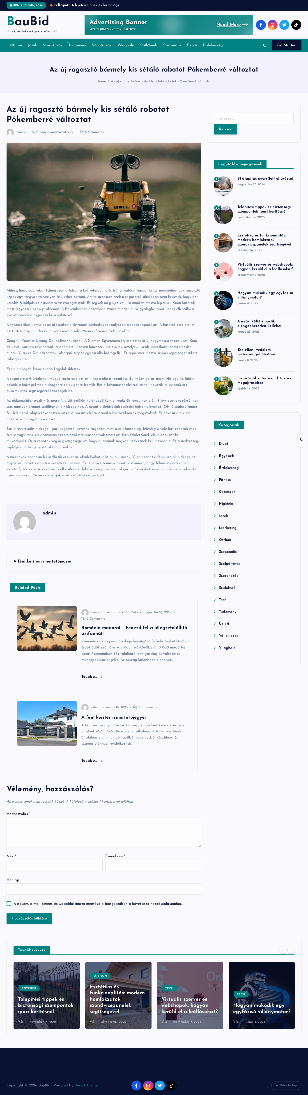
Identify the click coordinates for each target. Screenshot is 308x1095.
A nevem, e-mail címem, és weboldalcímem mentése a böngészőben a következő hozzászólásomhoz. (98, 904)
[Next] (291, 949)
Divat (223, 444)
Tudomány (77, 45)
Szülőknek (148, 45)
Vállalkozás (101, 45)
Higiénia (226, 504)
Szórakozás (52, 45)
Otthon (16, 45)
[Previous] (283, 949)
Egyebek (226, 456)
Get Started (287, 45)
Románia (131, 612)
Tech (222, 600)
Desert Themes (86, 1085)
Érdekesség (213, 45)
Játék (32, 45)
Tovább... (90, 677)
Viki (21, 1022)
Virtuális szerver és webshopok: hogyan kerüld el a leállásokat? (118, 1005)
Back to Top (288, 1085)
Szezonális (172, 45)
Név (11, 856)
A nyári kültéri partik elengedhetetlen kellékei (258, 1005)
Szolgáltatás (229, 564)
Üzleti (192, 45)
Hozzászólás (18, 814)
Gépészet (227, 492)
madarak (113, 612)
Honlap (13, 880)
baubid (96, 612)
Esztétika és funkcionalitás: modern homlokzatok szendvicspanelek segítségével (264, 240)
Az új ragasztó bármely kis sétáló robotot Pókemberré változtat (161, 81)
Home (101, 81)
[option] (47, 995)
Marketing (228, 528)
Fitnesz (225, 480)
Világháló (125, 45)
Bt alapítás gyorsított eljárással (265, 179)
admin (21, 132)
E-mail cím (115, 856)
